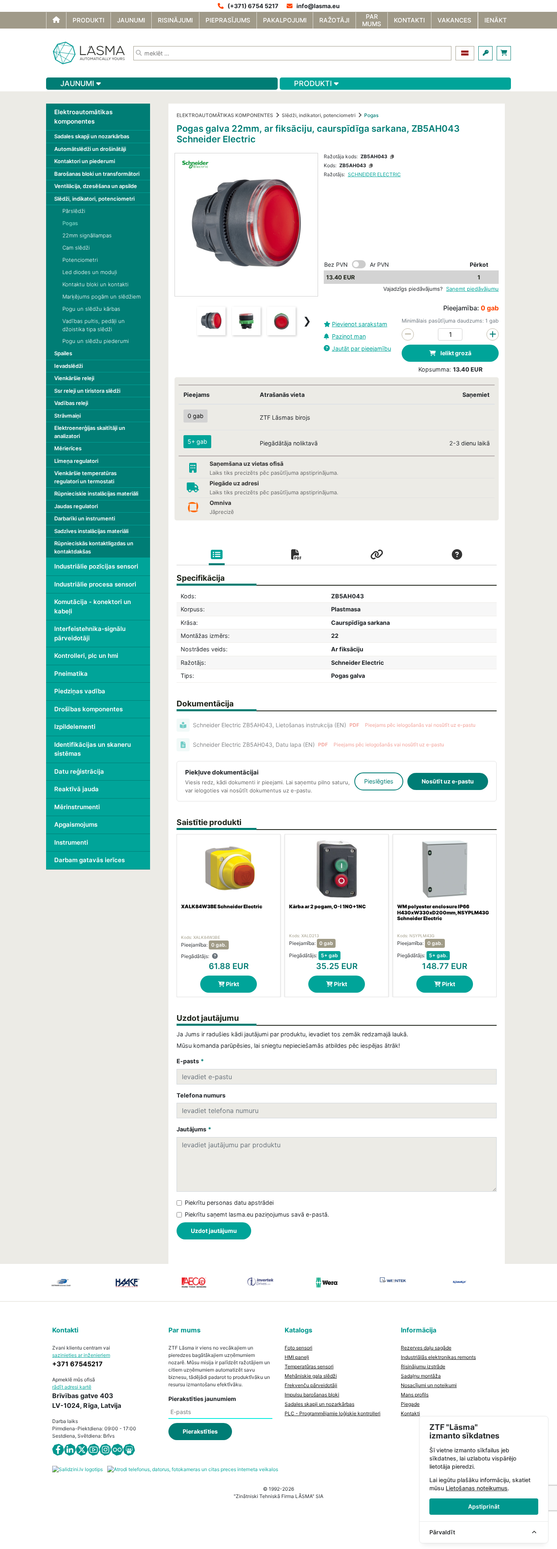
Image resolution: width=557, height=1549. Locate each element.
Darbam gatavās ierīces (89, 860)
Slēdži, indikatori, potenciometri (94, 198)
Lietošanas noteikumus (477, 1488)
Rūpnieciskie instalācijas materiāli (96, 493)
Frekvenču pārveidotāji (311, 1385)
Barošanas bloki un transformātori (96, 173)
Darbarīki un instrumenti (84, 518)
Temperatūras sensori (309, 1366)
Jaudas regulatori (76, 506)
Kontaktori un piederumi (84, 161)
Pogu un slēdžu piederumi (95, 341)
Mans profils (415, 1395)
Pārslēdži (73, 211)
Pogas (70, 223)
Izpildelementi (74, 726)
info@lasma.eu (318, 5)
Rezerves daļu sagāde (426, 1348)
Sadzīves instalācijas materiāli (91, 531)
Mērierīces (68, 448)
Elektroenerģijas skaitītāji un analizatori (89, 432)
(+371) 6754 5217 (253, 5)
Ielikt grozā (455, 353)
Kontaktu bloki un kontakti (95, 284)
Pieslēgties (378, 781)
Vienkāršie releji (74, 378)
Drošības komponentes (88, 709)
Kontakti (410, 1413)
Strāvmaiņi (67, 415)
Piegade (410, 1404)
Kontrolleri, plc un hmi (86, 655)
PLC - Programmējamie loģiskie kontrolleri (332, 1413)
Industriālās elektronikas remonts (438, 1357)
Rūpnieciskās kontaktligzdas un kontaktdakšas (93, 547)
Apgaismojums (75, 824)
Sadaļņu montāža (421, 1376)
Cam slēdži (76, 247)
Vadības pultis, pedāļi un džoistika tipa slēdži (93, 325)
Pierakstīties (200, 1431)
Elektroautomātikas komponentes (83, 116)
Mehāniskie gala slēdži (311, 1376)
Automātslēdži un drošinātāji (90, 149)
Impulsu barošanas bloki (312, 1395)
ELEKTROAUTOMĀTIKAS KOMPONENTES (225, 115)
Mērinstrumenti (77, 807)
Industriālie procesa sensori (95, 584)
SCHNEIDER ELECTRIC (374, 174)
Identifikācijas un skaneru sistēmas (92, 749)
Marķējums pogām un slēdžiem (101, 296)
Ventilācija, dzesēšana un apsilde (95, 186)
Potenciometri (80, 260)
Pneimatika (71, 673)
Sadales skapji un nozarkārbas (91, 136)
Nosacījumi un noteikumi (429, 1385)
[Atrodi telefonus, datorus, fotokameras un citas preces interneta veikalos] (192, 1469)
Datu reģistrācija (79, 771)
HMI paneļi (297, 1357)
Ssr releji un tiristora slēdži (87, 390)
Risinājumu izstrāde (423, 1366)
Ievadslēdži (68, 366)
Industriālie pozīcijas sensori (96, 566)
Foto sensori (298, 1348)
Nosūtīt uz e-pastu (448, 781)
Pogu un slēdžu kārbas (91, 308)
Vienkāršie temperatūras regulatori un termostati (85, 477)
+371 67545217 (77, 1364)
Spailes (63, 353)
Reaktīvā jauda (76, 789)
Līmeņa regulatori (76, 461)
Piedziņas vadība (79, 691)
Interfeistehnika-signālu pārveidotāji (90, 633)
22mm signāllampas (87, 235)
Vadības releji (71, 403)
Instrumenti (71, 842)
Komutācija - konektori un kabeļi (92, 606)
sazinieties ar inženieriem (81, 1355)
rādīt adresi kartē (71, 1387)
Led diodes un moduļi (89, 272)
